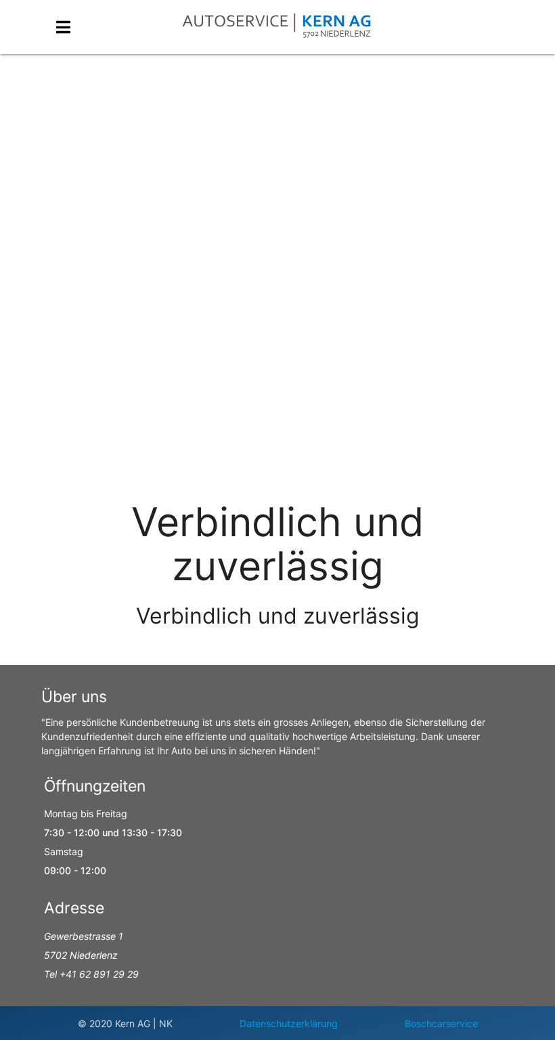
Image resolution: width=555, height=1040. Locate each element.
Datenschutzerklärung (289, 1023)
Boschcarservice (441, 1023)
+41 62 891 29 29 (99, 974)
